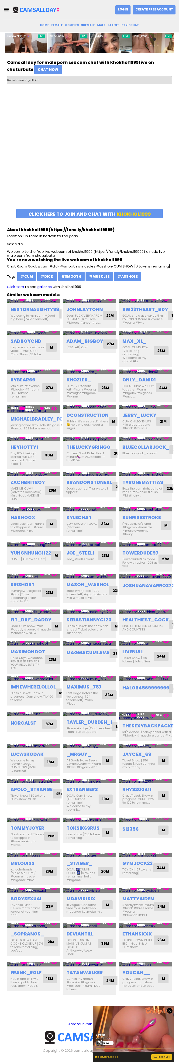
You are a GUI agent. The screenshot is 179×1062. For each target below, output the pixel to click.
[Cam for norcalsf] (33, 714)
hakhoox (22, 517)
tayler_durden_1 (89, 722)
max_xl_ (134, 341)
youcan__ (136, 972)
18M (50, 762)
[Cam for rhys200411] (145, 781)
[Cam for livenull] (145, 643)
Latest (113, 25)
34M (161, 867)
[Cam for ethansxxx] (145, 925)
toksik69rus (83, 828)
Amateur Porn (80, 1023)
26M (161, 940)
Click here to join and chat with (89, 214)
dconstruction (87, 415)
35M (105, 943)
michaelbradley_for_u (41, 419)
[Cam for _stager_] (89, 855)
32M (170, 488)
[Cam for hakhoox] (33, 509)
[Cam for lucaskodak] (33, 746)
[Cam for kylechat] (89, 509)
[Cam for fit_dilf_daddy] (33, 612)
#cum (27, 276)
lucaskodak (27, 754)
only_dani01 (139, 380)
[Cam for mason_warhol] (89, 576)
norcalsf (23, 723)
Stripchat (130, 25)
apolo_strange (31, 789)
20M (52, 490)
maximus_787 (84, 687)
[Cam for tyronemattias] (145, 474)
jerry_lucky (139, 415)
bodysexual (26, 898)
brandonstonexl (89, 482)
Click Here (15, 286)
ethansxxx (137, 934)
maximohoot (27, 651)
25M (60, 793)
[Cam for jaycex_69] (145, 746)
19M (105, 799)
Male (101, 25)
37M (117, 653)
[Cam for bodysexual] (33, 890)
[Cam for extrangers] (89, 781)
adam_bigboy (84, 341)
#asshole (128, 276)
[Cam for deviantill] (89, 925)
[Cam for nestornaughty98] (33, 301)
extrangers (82, 789)
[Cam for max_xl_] (145, 333)
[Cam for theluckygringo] (89, 439)
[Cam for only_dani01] (145, 372)
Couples (72, 25)
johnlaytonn (84, 309)
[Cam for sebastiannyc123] (89, 612)
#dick (47, 276)
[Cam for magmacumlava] (89, 643)
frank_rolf (25, 972)
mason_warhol (87, 584)
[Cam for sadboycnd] (33, 333)
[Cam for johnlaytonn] (89, 301)
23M (161, 350)
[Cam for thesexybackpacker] (145, 716)
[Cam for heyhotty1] (33, 439)
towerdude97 (140, 553)
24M (163, 387)
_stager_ (79, 863)
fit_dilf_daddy (31, 620)
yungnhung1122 (30, 553)
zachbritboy (27, 482)
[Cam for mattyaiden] (145, 890)
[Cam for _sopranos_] (33, 925)
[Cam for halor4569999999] (145, 678)
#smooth (71, 276)
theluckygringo (88, 447)
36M (105, 523)
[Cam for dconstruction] (89, 407)
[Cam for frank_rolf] (33, 964)
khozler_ (78, 380)
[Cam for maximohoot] (33, 643)
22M (110, 315)
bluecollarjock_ (145, 447)
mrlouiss (22, 863)
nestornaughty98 (34, 309)
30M (49, 455)
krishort (22, 584)
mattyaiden (138, 898)
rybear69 (22, 380)
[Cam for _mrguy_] (89, 746)
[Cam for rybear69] (33, 372)
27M (110, 344)
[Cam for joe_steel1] (89, 544)
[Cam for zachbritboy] (33, 474)
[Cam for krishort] (33, 576)
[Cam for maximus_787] (89, 678)
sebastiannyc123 (88, 620)
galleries (44, 286)
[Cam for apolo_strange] (33, 781)
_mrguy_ (78, 754)
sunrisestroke (141, 517)
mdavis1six (80, 898)
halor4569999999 (145, 688)
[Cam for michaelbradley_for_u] (33, 409)
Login (123, 9)
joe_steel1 (80, 553)
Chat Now (48, 69)
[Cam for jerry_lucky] (145, 407)
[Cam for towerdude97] (145, 544)
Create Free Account (154, 9)
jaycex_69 (136, 754)
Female (57, 25)
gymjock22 (137, 863)
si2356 (130, 829)
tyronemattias (142, 482)
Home (44, 25)
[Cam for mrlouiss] (33, 855)
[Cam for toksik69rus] (89, 820)
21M (163, 421)
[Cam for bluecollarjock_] (145, 439)
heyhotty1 (24, 447)
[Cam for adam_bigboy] (89, 333)
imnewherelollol (33, 687)
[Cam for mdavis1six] (89, 890)
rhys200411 (136, 789)
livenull (133, 651)
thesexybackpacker (149, 726)
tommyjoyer (27, 828)
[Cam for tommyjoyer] (33, 820)
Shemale (88, 25)
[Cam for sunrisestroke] (145, 509)
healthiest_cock (145, 620)
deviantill (79, 934)
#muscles (99, 276)
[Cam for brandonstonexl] (89, 474)
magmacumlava (88, 652)
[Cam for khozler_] (89, 372)
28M (49, 871)
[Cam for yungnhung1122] (33, 544)
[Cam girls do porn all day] (36, 9)
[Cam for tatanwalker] (89, 964)
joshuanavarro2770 (150, 585)
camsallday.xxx (86, 1050)
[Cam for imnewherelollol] (33, 678)
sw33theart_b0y (145, 309)
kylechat (79, 517)
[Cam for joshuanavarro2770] (145, 576)
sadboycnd (25, 341)
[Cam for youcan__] (145, 964)
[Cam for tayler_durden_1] (89, 714)
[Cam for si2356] (145, 820)
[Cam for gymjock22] (145, 855)
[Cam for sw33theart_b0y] (145, 301)
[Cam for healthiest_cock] (145, 612)
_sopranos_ (27, 934)
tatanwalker (84, 972)
